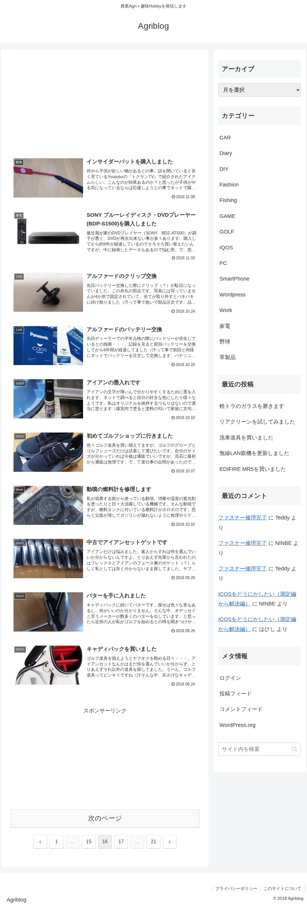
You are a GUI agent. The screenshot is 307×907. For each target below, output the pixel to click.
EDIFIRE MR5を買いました (252, 469)
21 (153, 841)
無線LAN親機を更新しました (254, 453)
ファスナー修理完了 (242, 518)
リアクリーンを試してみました (257, 422)
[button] (294, 749)
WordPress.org (237, 725)
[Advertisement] (104, 103)
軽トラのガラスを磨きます (251, 406)
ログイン (230, 678)
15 (88, 841)
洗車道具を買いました (246, 438)
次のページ (105, 818)
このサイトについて (282, 888)
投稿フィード (235, 694)
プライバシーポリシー (236, 888)
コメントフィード (241, 709)
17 (121, 841)
